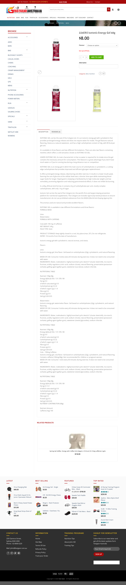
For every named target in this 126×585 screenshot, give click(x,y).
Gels (10, 78)
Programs (61, 17)
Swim (18, 17)
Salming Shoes (14, 112)
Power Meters (14, 99)
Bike (22, 17)
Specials (53, 17)
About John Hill (70, 542)
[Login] (113, 9)
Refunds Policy (40, 549)
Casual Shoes (13, 59)
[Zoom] (40, 72)
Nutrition (11, 17)
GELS (67, 23)
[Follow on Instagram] (11, 553)
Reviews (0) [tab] (56, 132)
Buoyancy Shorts (15, 55)
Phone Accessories (16, 95)
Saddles (11, 108)
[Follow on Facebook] (8, 553)
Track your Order (41, 556)
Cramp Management (16, 70)
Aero (10, 42)
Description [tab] (43, 132)
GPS (9, 82)
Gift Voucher (80, 17)
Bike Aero (70, 17)
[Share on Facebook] (100, 73)
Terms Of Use (40, 545)
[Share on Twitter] (104, 73)
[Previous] (38, 123)
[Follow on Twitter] (15, 553)
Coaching (12, 67)
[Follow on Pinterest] (18, 553)
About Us (89, 2)
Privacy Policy (40, 552)
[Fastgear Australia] (26, 9)
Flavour (82, 45)
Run (26, 17)
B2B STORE (63, 2)
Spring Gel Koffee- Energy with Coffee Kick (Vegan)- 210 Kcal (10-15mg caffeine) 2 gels (78, 451)
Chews (10, 63)
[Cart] (118, 9)
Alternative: (83, 63)
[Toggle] (27, 37)
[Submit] (108, 9)
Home (52, 23)
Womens (11, 136)
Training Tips (69, 545)
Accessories (43, 17)
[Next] (44, 71)
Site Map (38, 542)
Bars (10, 46)
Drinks (10, 74)
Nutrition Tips (69, 538)
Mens (10, 85)
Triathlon (33, 17)
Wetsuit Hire (13, 132)
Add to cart (96, 57)
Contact (97, 2)
